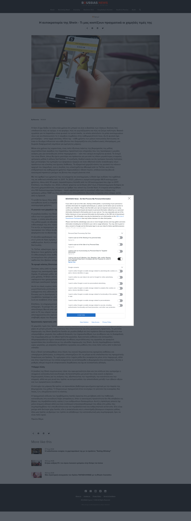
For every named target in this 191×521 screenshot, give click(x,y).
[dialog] (95, 260)
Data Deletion (84, 322)
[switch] (120, 237)
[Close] (130, 199)
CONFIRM (81, 315)
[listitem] (95, 233)
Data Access (95, 322)
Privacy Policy (106, 322)
